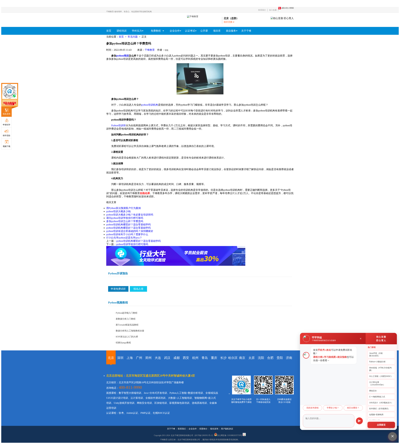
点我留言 (381, 425)
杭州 (195, 357)
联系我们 (262, 10)
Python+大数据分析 (377, 362)
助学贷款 (6, 135)
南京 (242, 357)
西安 (186, 357)
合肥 (270, 357)
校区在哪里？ (353, 408)
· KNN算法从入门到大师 (126, 337)
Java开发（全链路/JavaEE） (376, 354)
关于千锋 (246, 30)
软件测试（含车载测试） (379, 409)
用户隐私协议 (227, 429)
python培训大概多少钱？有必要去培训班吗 (129, 214)
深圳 (120, 357)
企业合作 (193, 429)
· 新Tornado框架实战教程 (126, 325)
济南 (289, 357)
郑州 (148, 357)
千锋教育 (150, 50)
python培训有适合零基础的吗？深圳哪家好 (129, 231)
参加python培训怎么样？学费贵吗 (124, 221)
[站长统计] (244, 435)
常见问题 (133, 36)
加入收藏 (273, 10)
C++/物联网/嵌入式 (377, 397)
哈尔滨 (233, 357)
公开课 (204, 30)
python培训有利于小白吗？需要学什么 (127, 234)
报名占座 (138, 288)
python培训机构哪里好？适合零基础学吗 (128, 224)
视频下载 (6, 146)
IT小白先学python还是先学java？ (124, 237)
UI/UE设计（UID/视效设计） (381, 403)
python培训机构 (149, 104)
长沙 (223, 357)
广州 (139, 357)
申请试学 (6, 125)
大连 (158, 357)
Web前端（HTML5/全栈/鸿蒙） (380, 369)
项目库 (217, 30)
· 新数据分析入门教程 (124, 319)
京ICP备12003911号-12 (203, 435)
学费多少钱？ (333, 408)
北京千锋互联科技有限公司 (182, 435)
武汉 (167, 357)
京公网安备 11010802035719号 (229, 435)
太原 (251, 357)
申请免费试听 (118, 288)
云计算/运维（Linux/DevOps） (377, 383)
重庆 (214, 357)
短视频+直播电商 (376, 414)
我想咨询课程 (312, 408)
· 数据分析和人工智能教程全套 (129, 331)
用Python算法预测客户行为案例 (123, 208)
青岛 (205, 357)
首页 (108, 30)
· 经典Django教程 (122, 342)
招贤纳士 (203, 429)
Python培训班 (118, 125)
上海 (130, 357)
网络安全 (373, 391)
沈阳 (261, 357)
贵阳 (280, 357)
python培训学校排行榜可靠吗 (132, 244)
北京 (111, 357)
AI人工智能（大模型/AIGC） (381, 376)
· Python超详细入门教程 (125, 313)
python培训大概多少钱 (118, 211)
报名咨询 (6, 114)
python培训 (122, 55)
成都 (176, 357)
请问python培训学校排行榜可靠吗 (124, 218)
